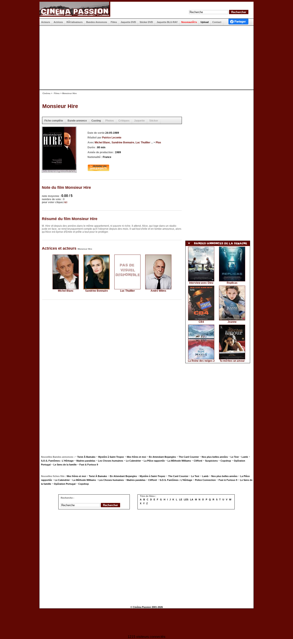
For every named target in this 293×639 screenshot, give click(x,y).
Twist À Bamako (86, 457)
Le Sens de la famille (65, 464)
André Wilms (158, 290)
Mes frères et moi (136, 457)
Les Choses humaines (110, 460)
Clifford (198, 460)
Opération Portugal (65, 484)
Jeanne (232, 321)
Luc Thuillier (143, 142)
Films (57, 93)
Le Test (235, 457)
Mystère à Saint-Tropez (111, 457)
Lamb (245, 457)
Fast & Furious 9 (88, 464)
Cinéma (46, 93)
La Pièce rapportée (154, 460)
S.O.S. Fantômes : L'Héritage (57, 460)
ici (65, 202)
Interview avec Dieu (201, 282)
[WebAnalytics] (146, 622)
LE (180, 499)
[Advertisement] (145, 57)
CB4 (201, 321)
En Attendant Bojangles (162, 457)
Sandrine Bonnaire (123, 142)
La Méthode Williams (179, 460)
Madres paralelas (85, 460)
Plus (158, 142)
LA (191, 499)
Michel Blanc (102, 142)
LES (186, 499)
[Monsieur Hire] (59, 171)
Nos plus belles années (215, 457)
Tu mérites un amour (232, 360)
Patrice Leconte (111, 137)
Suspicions (211, 460)
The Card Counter (189, 457)
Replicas (232, 282)
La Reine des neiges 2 (201, 360)
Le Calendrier (133, 460)
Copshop (226, 460)
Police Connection (205, 480)
